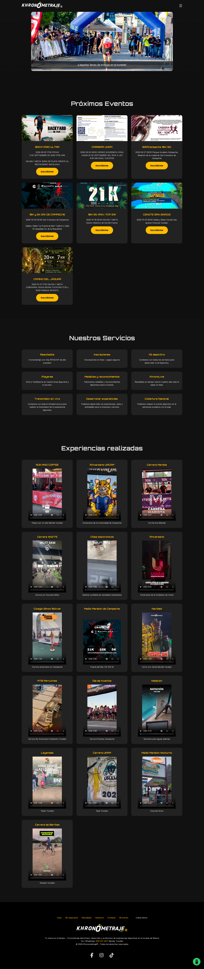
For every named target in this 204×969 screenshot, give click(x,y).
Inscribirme (47, 171)
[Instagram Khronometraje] (102, 955)
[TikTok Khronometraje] (112, 955)
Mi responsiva (71, 917)
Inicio (59, 917)
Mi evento (123, 917)
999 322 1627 (102, 941)
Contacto (111, 917)
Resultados (86, 917)
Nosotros (99, 917)
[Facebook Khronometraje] (92, 955)
